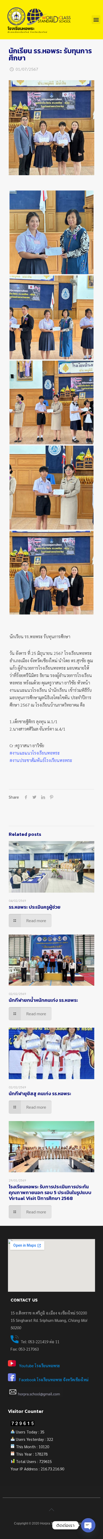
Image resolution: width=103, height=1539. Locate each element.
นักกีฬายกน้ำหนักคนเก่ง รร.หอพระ (43, 1000)
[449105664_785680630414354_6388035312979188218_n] (51, 403)
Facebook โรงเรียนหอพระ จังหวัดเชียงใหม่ (53, 1379)
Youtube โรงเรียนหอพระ (39, 1365)
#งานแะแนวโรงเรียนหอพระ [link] (35, 753)
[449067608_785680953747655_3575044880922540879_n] (51, 317)
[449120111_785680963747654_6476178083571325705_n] (51, 488)
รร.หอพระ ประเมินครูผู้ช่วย (34, 907)
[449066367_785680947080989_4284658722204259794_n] (51, 232)
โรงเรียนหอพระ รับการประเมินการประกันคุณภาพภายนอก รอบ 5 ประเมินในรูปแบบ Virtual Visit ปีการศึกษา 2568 (50, 1192)
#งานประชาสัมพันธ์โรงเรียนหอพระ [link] (41, 760)
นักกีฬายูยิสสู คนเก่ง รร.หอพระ (40, 1093)
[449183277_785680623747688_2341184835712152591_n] (51, 573)
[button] (96, 19)
